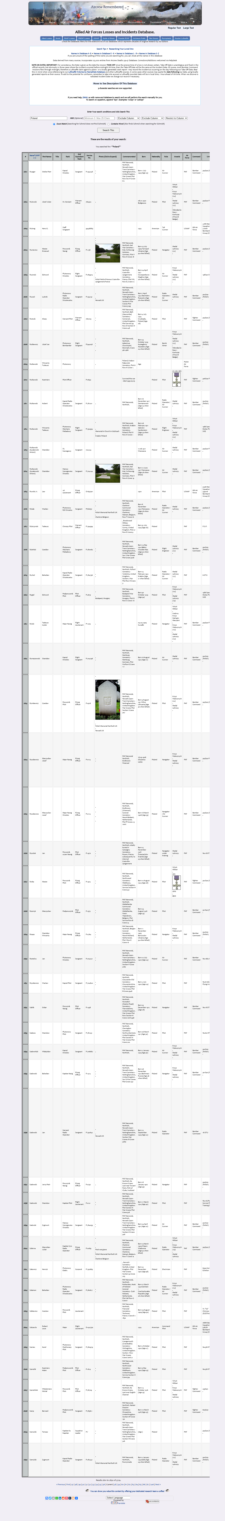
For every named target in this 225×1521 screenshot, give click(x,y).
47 (72, 1485)
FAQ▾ (62, 22)
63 (133, 1485)
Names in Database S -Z (149, 54)
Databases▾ (155, 22)
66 (144, 1485)
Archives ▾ (171, 22)
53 (93, 1485)
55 (100, 1485)
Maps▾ (52, 22)
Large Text (188, 28)
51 (86, 1485)
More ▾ (184, 22)
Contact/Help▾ (116, 22)
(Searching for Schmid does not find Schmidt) (81, 124)
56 (104, 1485)
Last (152, 1485)
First (68, 1485)
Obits (102, 22)
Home (41, 22)
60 (122, 1485)
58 (115, 1485)
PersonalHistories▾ (136, 22)
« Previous (60, 1485)
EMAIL (85, 98)
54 (97, 1485)
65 (140, 1485)
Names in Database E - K (104, 54)
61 (126, 1485)
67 (148, 1485)
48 (76, 1485)
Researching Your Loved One (121, 49)
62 (129, 1485)
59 (119, 1485)
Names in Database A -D (81, 54)
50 (83, 1485)
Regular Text (174, 28)
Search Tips (101, 49)
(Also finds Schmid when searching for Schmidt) (138, 124)
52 (90, 1485)
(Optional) (76, 118)
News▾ (92, 22)
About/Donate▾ (77, 22)
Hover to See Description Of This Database (115, 83)
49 (80, 1485)
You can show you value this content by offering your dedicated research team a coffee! (127, 1491)
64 (137, 1485)
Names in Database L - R (126, 54)
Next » (158, 1485)
